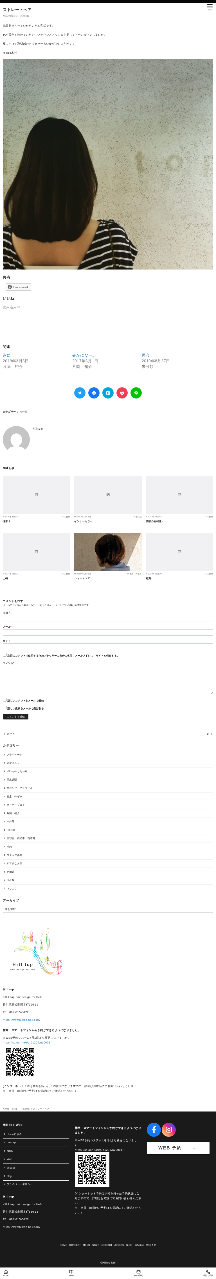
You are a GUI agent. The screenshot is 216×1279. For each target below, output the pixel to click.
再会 (146, 355)
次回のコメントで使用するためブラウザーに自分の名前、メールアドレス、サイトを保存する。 (63, 655)
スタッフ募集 (14, 855)
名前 (6, 612)
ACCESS (119, 1245)
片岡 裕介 (13, 813)
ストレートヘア (41, 1109)
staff (9, 1159)
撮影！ (7, 521)
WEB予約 (151, 1245)
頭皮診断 (12, 779)
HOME (63, 1245)
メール (8, 626)
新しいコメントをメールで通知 (25, 700)
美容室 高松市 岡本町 (21, 838)
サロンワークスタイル (20, 788)
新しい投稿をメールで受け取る (25, 708)
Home (6, 1109)
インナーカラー (83, 521)
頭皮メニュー (14, 763)
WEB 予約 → (178, 1148)
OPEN (10, 880)
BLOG (129, 1245)
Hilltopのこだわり (17, 771)
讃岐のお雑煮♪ (154, 521)
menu (10, 1150)
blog (16, 1109)
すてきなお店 (14, 863)
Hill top (11, 829)
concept (12, 1142)
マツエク (12, 888)
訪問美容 (139, 1245)
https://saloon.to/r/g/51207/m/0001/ (27, 1042)
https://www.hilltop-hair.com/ (21, 1019)
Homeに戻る (14, 1134)
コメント (8, 663)
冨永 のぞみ (14, 796)
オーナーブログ (16, 804)
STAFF (95, 1245)
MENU (86, 1245)
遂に (7, 355)
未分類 (26, 16)
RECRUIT (107, 1245)
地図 (9, 846)
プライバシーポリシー (20, 1184)
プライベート (14, 754)
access (11, 1167)
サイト (7, 641)
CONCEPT (75, 1245)
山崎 (5, 578)
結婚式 (11, 871)
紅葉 (148, 578)
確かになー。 (84, 355)
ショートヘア (82, 578)
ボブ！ (11, 734)
